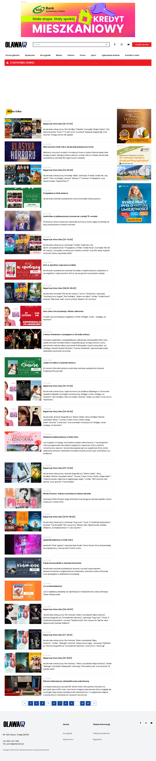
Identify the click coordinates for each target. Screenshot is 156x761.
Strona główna (12, 55)
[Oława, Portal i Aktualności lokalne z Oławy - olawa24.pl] (16, 44)
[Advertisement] (78, 87)
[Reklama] (78, 20)
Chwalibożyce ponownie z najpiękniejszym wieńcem (67, 62)
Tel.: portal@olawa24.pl (13, 744)
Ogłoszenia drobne (111, 55)
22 (88, 703)
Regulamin (97, 739)
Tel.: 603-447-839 (11, 741)
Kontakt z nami (132, 55)
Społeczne (30, 55)
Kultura (70, 55)
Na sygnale (45, 55)
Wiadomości (68, 739)
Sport (93, 55)
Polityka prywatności (101, 733)
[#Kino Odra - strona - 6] (94, 703)
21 (82, 703)
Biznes (59, 55)
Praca (82, 55)
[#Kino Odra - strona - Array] (24, 703)
